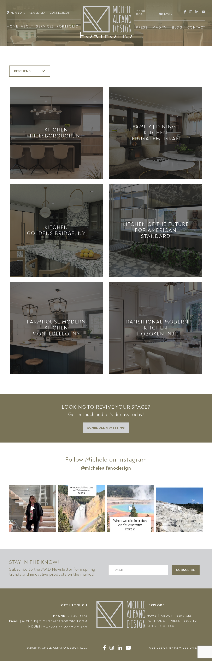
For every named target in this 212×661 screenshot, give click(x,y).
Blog (151, 626)
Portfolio (156, 621)
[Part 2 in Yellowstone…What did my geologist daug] (130, 508)
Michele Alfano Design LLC (62, 647)
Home (152, 615)
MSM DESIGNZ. (186, 647)
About (166, 615)
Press (175, 621)
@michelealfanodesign (106, 468)
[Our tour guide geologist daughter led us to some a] (81, 508)
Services (184, 615)
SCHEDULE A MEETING (106, 428)
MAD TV (190, 621)
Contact (168, 626)
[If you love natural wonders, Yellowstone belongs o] (179, 508)
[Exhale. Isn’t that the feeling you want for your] (32, 508)
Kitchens (22, 71)
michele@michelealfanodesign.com (54, 621)
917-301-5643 (77, 616)
